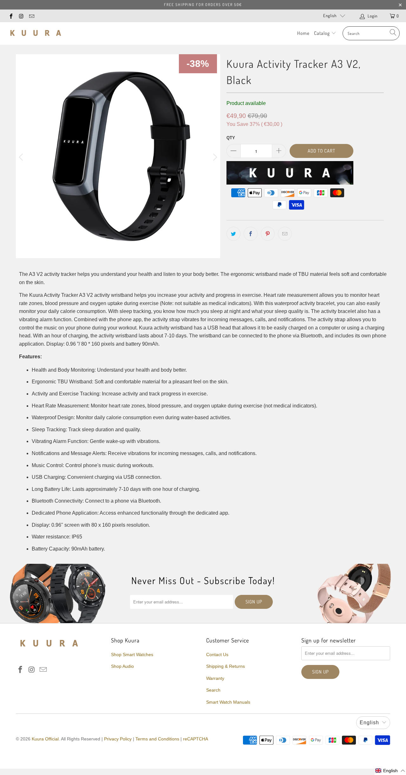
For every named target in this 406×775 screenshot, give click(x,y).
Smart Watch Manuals (228, 702)
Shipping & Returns (225, 666)
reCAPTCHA (195, 738)
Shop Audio (122, 666)
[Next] (214, 157)
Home (303, 33)
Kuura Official (45, 738)
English (330, 15)
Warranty (215, 678)
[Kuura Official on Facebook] (11, 15)
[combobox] (371, 33)
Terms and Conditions (157, 738)
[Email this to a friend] (285, 234)
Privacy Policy (118, 738)
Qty (230, 137)
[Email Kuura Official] (31, 15)
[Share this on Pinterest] (268, 234)
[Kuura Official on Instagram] (21, 15)
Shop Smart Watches (132, 654)
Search (213, 690)
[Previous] (22, 157)
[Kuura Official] (35, 33)
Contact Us (217, 654)
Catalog (322, 33)
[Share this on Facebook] (251, 234)
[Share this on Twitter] (233, 234)
